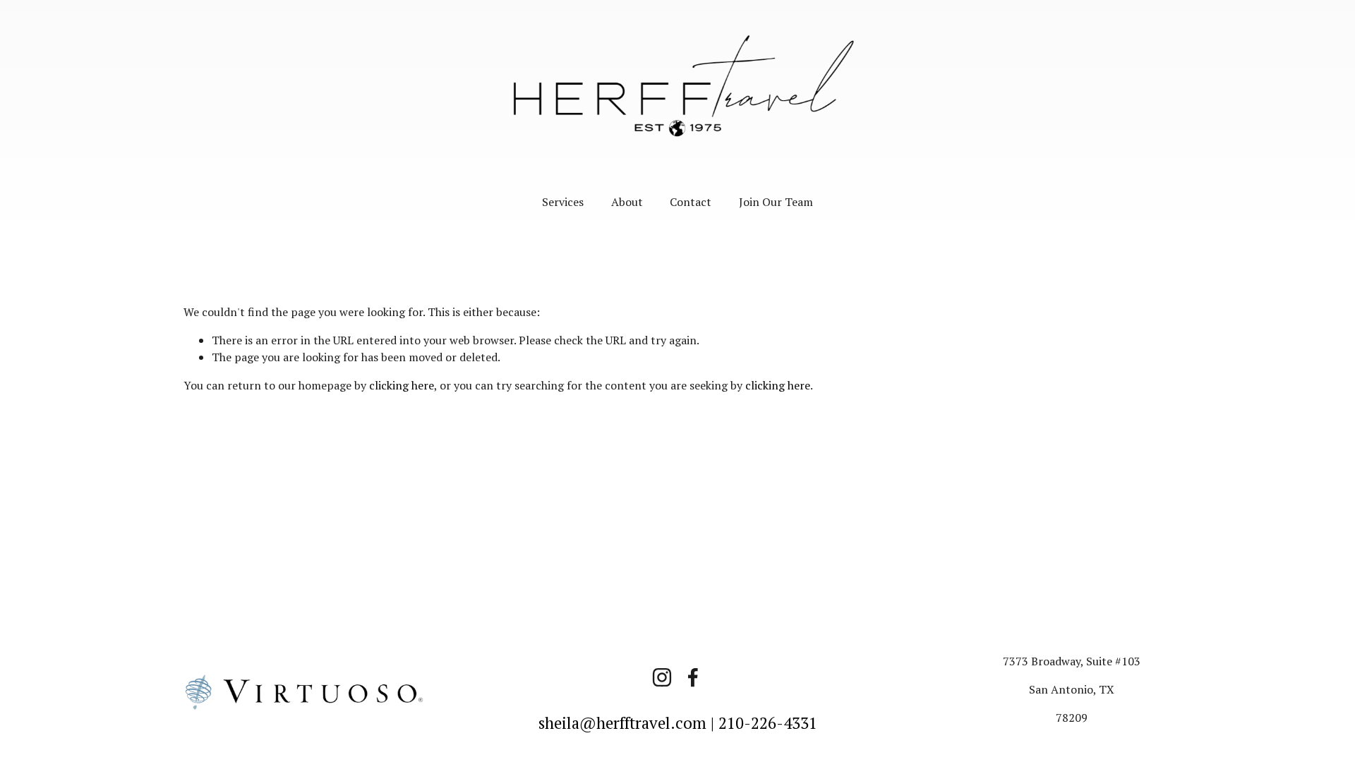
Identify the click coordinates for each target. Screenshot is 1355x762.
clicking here (401, 385)
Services (563, 202)
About (627, 202)
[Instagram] (662, 677)
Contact (690, 202)
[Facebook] (693, 677)
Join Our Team (776, 202)
